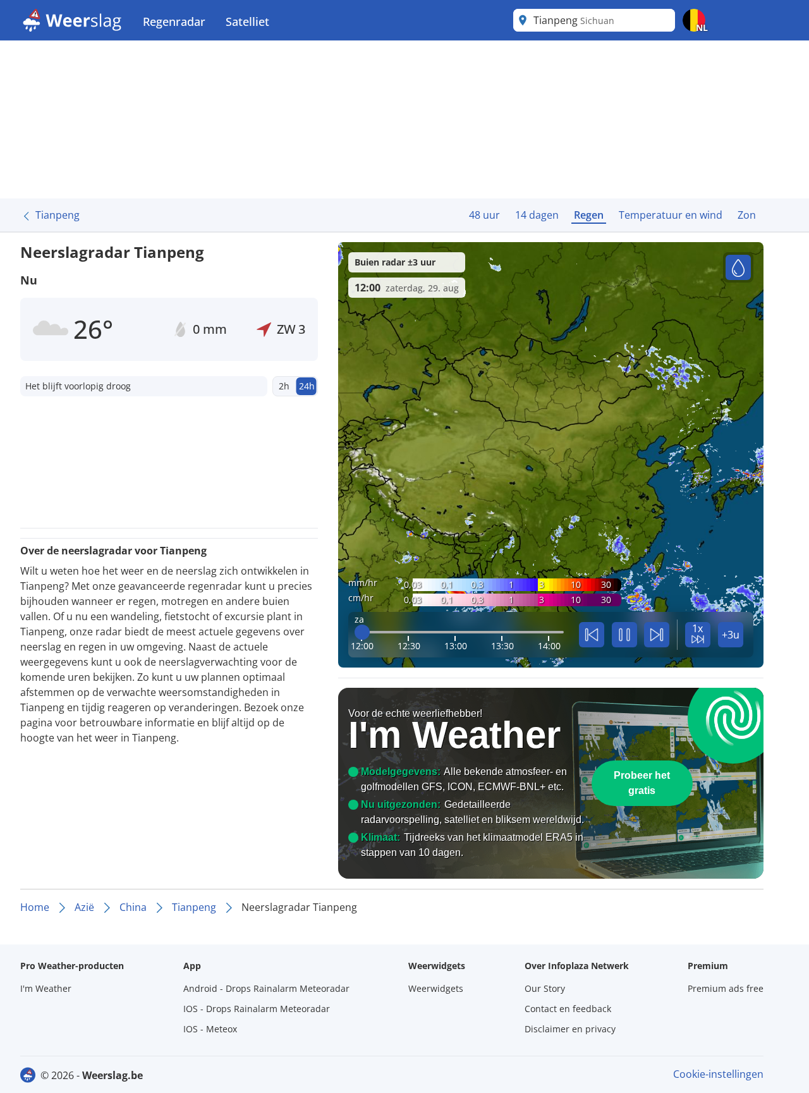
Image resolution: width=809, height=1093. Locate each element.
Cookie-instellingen (718, 1074)
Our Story (545, 988)
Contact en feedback (568, 1009)
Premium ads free (725, 988)
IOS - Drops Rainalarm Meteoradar (256, 1009)
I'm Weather (45, 988)
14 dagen (537, 215)
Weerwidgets (435, 988)
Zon (747, 215)
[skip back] (591, 634)
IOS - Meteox (210, 1029)
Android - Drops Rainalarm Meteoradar (266, 988)
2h (284, 386)
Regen (589, 215)
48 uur (484, 215)
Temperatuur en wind (670, 215)
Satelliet (247, 21)
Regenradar (174, 21)
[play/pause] (624, 634)
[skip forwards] (656, 634)
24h (307, 386)
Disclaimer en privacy (570, 1029)
